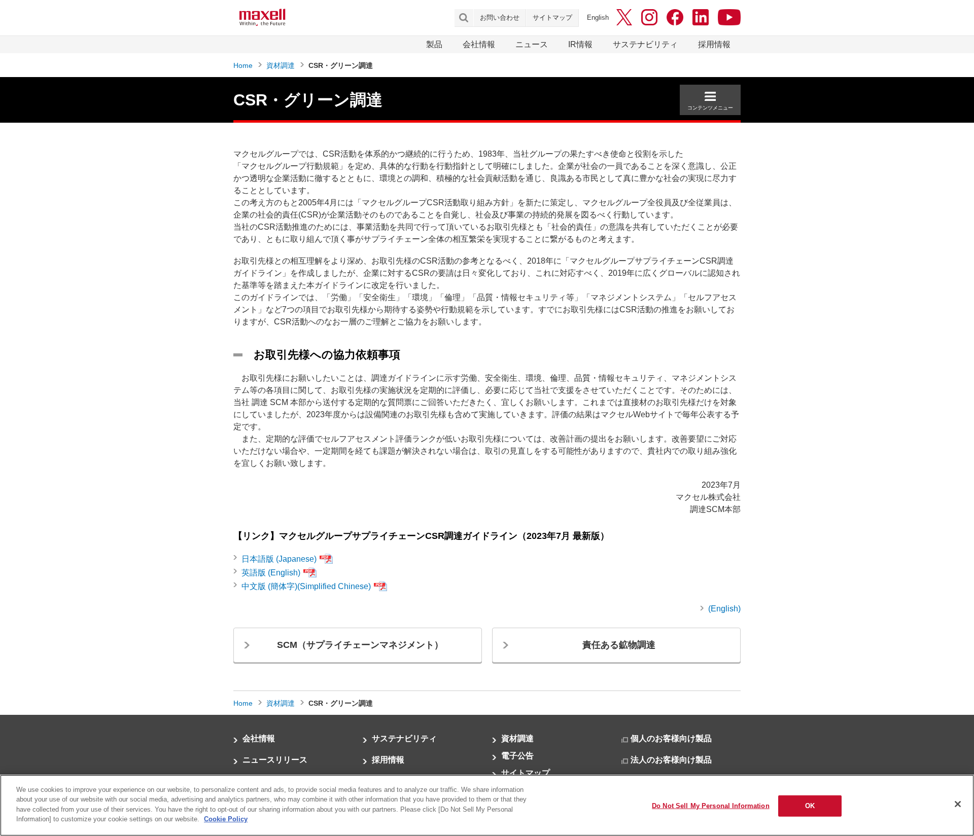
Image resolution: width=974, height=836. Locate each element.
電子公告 (517, 755)
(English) (724, 608)
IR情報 (580, 44)
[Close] (958, 804)
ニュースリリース (274, 759)
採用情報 (714, 44)
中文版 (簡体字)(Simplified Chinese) (306, 586)
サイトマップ (552, 17)
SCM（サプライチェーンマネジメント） (360, 645)
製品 (434, 44)
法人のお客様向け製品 (671, 759)
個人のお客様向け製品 (671, 738)
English (598, 17)
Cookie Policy (226, 819)
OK (810, 806)
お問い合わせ (499, 17)
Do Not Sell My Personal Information (711, 806)
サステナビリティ (645, 44)
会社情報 (479, 44)
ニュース (531, 44)
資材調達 (280, 65)
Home (243, 65)
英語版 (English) (270, 572)
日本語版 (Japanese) (279, 559)
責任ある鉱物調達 (618, 645)
